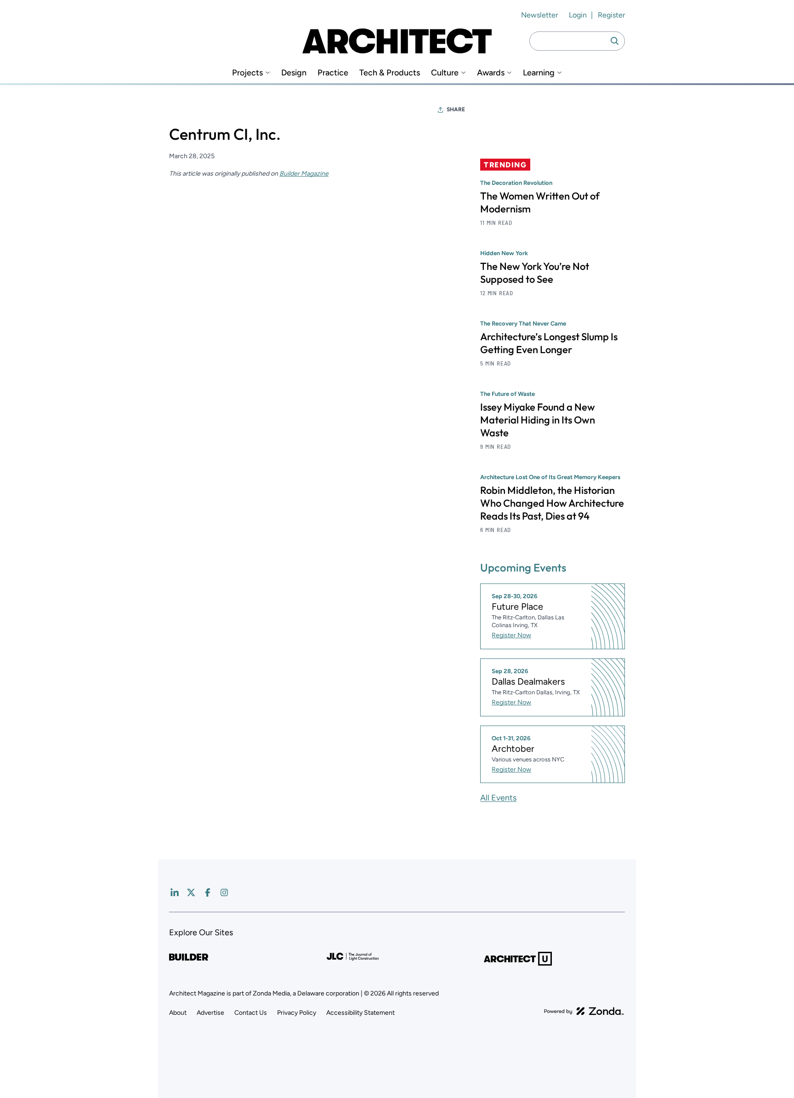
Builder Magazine (304, 173)
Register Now (511, 635)
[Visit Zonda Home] (584, 1011)
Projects (247, 73)
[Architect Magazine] (397, 41)
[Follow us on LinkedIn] (174, 892)
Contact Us (250, 1013)
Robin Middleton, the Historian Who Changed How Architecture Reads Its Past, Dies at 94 (552, 503)
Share (456, 109)
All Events (498, 798)
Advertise (210, 1013)
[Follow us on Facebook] (207, 892)
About (178, 1013)
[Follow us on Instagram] (224, 892)
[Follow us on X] (191, 892)
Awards (491, 73)
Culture (445, 73)
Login (578, 15)
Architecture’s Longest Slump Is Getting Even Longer (549, 343)
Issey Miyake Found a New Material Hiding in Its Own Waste (537, 419)
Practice (333, 73)
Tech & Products (389, 73)
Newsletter (539, 15)
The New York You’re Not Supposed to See (534, 273)
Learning (539, 73)
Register (611, 15)
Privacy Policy (296, 1013)
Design (293, 73)
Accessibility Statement (360, 1013)
